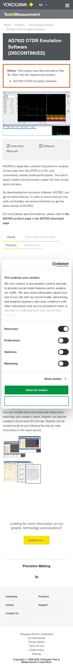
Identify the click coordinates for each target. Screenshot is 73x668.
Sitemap (36, 653)
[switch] (63, 340)
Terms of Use (36, 645)
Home (7, 25)
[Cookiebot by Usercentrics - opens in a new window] (52, 264)
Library (10, 605)
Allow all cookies (36, 390)
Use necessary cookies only (36, 401)
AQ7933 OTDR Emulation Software (35, 81)
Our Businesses (36, 638)
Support (43, 605)
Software (48, 146)
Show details (52, 378)
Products (20, 25)
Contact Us (35, 540)
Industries (11, 596)
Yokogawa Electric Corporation (36, 634)
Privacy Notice (36, 642)
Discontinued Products (41, 25)
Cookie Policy (36, 650)
